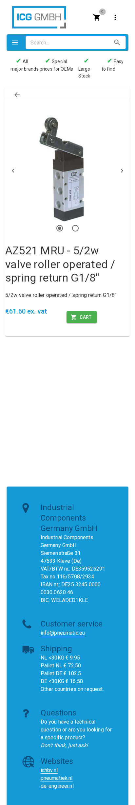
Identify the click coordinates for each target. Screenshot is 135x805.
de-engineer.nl (57, 786)
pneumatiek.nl (57, 778)
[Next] (122, 171)
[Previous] (13, 171)
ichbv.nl (49, 770)
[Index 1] (60, 228)
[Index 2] (75, 228)
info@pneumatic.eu (63, 633)
